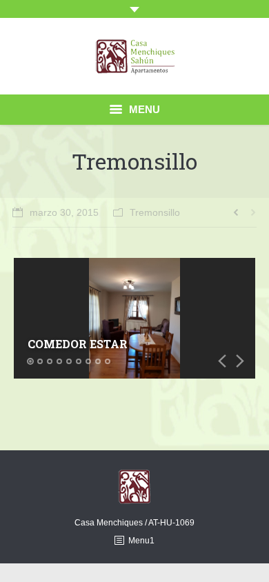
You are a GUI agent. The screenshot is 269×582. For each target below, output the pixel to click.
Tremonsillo (155, 212)
